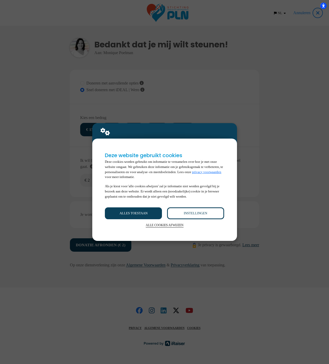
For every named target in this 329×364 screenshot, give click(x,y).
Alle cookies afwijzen (165, 225)
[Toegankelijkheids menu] (323, 6)
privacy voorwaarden (206, 172)
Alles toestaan (134, 213)
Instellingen (195, 213)
